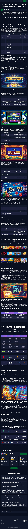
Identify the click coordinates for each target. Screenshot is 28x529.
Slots (23, 243)
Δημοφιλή (3, 243)
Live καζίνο (10, 243)
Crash (17, 243)
